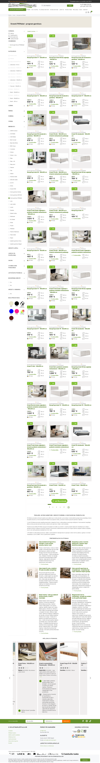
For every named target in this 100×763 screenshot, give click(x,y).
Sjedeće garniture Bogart (16, 244)
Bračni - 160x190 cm (14, 89)
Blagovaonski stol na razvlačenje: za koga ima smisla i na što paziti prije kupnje (81, 596)
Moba (11, 222)
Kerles (11, 186)
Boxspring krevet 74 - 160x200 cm (37, 288)
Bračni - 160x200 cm (14, 92)
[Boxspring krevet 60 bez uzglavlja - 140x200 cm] (82, 275)
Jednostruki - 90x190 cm (15, 68)
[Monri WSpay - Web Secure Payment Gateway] (76, 731)
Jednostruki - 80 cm (14, 65)
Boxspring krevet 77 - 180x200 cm (81, 96)
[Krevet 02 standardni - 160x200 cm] (82, 431)
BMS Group (13, 146)
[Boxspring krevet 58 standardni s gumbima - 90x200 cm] (82, 44)
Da (10, 282)
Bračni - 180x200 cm (14, 98)
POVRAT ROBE (68, 9)
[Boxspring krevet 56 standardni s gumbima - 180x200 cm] (37, 120)
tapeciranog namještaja (82, 518)
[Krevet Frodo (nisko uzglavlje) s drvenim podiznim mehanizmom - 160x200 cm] (37, 431)
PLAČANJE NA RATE (44, 9)
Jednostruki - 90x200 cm (15, 71)
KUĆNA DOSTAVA (54, 9)
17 (64, 507)
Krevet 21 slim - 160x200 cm (35, 366)
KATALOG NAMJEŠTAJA (16, 9)
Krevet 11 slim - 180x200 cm (79, 485)
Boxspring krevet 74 (77, 210)
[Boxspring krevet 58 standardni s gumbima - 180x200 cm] (59, 82)
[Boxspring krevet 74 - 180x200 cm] (37, 82)
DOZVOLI (85, 760)
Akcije (12, 34)
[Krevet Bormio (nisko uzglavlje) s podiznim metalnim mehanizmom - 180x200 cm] (37, 391)
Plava (11, 313)
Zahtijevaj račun (12, 737)
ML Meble (12, 219)
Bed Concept (13, 140)
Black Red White (14, 143)
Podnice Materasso (14, 232)
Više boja (22, 313)
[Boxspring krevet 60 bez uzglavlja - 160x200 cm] (82, 158)
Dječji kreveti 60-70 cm (15, 62)
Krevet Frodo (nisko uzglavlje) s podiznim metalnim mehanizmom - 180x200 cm (36, 212)
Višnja (11, 320)
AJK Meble (12, 134)
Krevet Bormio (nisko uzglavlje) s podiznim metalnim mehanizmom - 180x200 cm (36, 407)
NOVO (80, 9)
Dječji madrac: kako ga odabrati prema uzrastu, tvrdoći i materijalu (48, 596)
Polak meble (13, 235)
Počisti (9, 47)
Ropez (11, 238)
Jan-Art (12, 183)
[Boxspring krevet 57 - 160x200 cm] (37, 315)
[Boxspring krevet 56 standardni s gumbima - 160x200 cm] (37, 471)
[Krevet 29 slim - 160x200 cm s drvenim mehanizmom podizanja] (59, 237)
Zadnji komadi (14, 39)
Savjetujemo (13, 35)
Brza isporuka (14, 37)
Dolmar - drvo (13, 155)
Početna (9, 15)
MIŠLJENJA (75, 9)
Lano (11, 201)
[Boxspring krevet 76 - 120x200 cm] (82, 391)
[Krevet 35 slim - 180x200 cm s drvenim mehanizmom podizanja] (59, 158)
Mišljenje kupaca (12, 733)
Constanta (12, 149)
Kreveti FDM (13, 189)
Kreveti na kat (13, 55)
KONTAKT (85, 9)
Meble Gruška (13, 213)
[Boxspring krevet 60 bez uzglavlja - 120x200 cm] (82, 353)
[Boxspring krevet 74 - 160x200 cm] (37, 275)
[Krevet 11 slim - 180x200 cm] (82, 471)
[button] (29, 44)
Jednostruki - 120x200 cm (16, 80)
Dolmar (12, 152)
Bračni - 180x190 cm (14, 95)
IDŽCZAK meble (13, 180)
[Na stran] (68, 507)
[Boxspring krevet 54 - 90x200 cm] (37, 237)
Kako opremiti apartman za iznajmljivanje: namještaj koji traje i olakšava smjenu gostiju (81, 569)
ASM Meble (13, 137)
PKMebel (12, 229)
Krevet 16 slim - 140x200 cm (57, 485)
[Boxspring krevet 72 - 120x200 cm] (59, 391)
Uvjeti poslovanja (12, 739)
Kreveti (14, 15)
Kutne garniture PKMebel (17, 45)
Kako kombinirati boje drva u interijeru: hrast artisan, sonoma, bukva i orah (47, 543)
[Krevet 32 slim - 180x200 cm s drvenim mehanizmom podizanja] (59, 197)
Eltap (11, 158)
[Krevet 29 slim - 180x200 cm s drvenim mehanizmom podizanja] (59, 120)
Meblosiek (12, 216)
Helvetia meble (13, 177)
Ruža (16, 313)
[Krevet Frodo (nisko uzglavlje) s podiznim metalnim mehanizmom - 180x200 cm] (37, 197)
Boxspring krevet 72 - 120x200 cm (59, 405)
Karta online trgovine (13, 741)
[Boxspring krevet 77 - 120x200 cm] (37, 44)
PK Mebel (29, 518)
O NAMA (28, 9)
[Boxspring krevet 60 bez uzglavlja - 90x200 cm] (59, 44)
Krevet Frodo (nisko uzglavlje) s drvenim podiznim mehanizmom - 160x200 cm (36, 447)
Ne (11, 285)
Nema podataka (22, 307)
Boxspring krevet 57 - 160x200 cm (37, 328)
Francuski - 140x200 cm (15, 86)
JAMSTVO (61, 9)
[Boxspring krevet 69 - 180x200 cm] (37, 158)
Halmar (11, 173)
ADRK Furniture (13, 131)
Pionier (11, 226)
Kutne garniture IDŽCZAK (16, 195)
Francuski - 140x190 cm (15, 83)
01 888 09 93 (86, 4)
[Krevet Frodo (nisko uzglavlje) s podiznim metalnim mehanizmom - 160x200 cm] (59, 275)
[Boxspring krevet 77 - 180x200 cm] (82, 82)
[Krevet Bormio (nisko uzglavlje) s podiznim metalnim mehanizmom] (82, 237)
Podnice (12, 58)
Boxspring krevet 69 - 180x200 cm (37, 172)
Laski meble (13, 204)
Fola (11, 170)
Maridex (12, 210)
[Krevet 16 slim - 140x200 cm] (59, 471)
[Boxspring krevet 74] (82, 197)
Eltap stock (12, 164)
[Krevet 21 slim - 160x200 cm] (37, 353)
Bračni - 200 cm (13, 101)
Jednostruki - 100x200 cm (16, 74)
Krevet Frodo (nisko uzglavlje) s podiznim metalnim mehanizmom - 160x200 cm (59, 290)
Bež (11, 306)
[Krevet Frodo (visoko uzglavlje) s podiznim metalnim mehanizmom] (59, 431)
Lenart (11, 207)
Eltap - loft (12, 161)
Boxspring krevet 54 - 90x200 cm (36, 250)
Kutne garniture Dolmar (15, 192)
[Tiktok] (90, 721)
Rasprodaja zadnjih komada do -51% (18, 1)
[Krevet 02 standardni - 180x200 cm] (82, 120)
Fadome (12, 167)
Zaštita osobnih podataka (14, 735)
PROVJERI (66, 721)
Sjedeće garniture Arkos (15, 241)
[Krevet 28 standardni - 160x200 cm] (82, 315)
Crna (16, 306)
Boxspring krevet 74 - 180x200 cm (37, 96)
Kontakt (10, 743)
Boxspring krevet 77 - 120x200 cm (37, 57)
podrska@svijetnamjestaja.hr (49, 740)
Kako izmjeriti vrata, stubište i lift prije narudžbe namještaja (48, 569)
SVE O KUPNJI (34, 9)
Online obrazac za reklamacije (47, 746)
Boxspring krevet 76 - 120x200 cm (81, 405)
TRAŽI (70, 6)
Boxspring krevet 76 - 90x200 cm (59, 328)
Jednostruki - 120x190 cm (16, 77)
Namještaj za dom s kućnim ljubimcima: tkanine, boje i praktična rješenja (80, 543)
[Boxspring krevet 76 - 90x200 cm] (59, 315)
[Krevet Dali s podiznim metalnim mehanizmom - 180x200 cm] (59, 353)
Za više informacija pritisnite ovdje (49, 759)
